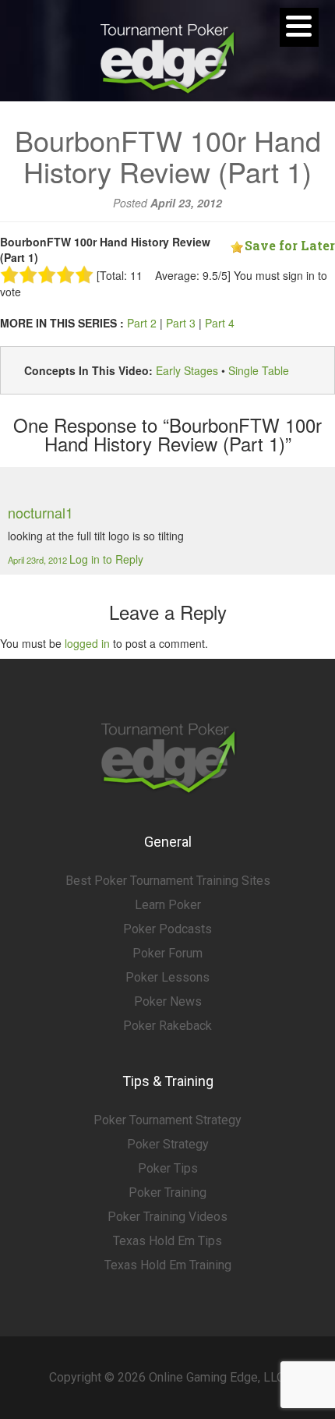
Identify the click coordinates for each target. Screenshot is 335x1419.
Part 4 (220, 323)
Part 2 (142, 323)
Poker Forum (167, 953)
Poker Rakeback (167, 1025)
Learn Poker (168, 904)
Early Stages (187, 370)
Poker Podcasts (167, 929)
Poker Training (167, 1192)
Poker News (168, 1001)
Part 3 (181, 323)
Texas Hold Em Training (167, 1265)
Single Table (258, 370)
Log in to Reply (106, 559)
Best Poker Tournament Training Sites (167, 880)
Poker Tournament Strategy (167, 1120)
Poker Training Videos (167, 1216)
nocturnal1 (40, 512)
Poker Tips (168, 1168)
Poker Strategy (168, 1144)
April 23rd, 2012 (38, 560)
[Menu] (299, 27)
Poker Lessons (167, 977)
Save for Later (290, 245)
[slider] (46, 274)
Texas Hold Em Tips (167, 1240)
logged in (87, 643)
